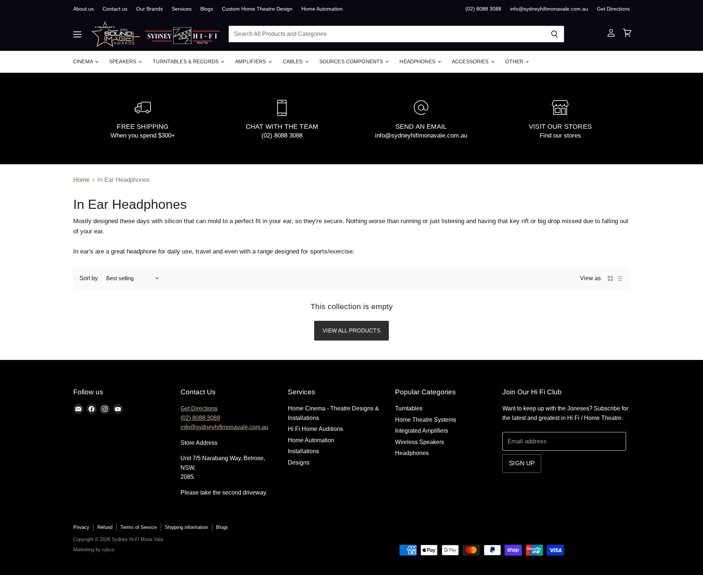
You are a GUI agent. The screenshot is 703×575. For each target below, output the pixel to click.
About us (83, 9)
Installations (303, 451)
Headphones (418, 61)
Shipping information (186, 527)
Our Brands (149, 9)
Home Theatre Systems (425, 420)
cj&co (108, 549)
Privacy (81, 527)
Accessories (471, 61)
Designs (298, 462)
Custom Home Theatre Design (257, 9)
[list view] (620, 278)
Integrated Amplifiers (421, 431)
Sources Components (352, 61)
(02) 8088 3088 (483, 9)
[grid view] (610, 278)
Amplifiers (251, 61)
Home (81, 179)
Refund (104, 527)
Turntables (409, 408)
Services (181, 9)
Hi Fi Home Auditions (315, 429)
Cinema (83, 61)
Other (515, 61)
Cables (293, 61)
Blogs (206, 9)
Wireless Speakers (419, 442)
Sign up (522, 463)
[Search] (554, 34)
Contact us (115, 9)
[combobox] (386, 34)
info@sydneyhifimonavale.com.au (549, 9)
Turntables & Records (186, 61)
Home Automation (322, 9)
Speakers (123, 61)
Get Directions (613, 9)
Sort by (88, 278)
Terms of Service (138, 527)
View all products (351, 330)
